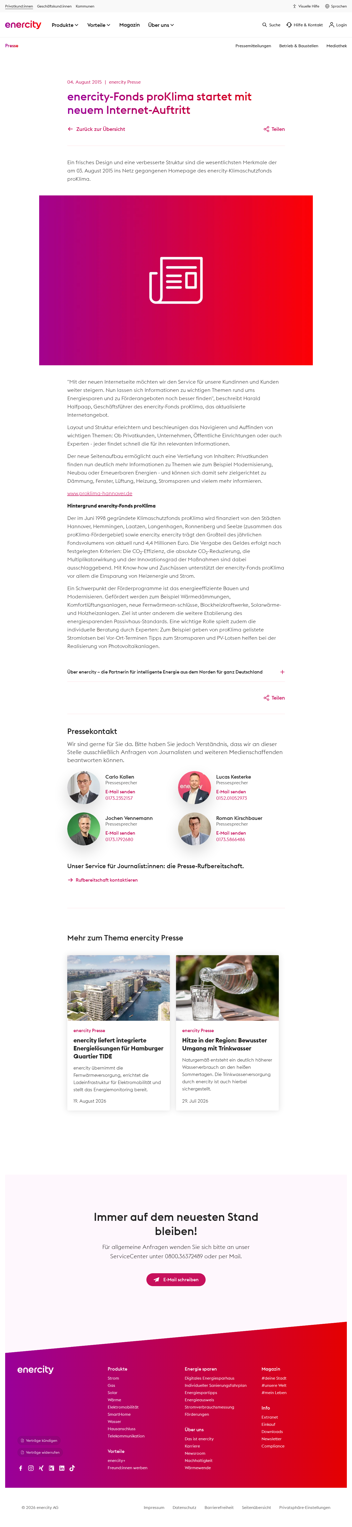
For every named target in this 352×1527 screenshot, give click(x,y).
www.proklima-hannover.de (99, 493)
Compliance (273, 1446)
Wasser (114, 1421)
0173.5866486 (230, 839)
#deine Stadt (274, 1378)
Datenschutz (184, 1507)
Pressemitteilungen (253, 45)
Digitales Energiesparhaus (209, 1378)
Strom (113, 1378)
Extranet (270, 1417)
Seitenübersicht (256, 1507)
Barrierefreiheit (219, 1507)
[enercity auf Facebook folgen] (21, 1468)
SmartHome (119, 1414)
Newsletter (272, 1438)
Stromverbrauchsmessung (209, 1407)
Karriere (192, 1446)
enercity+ (116, 1460)
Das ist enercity (199, 1438)
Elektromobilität (123, 1407)
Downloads (272, 1431)
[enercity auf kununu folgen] (51, 1468)
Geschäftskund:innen (54, 6)
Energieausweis (199, 1399)
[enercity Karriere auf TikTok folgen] (72, 1468)
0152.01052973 (231, 798)
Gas (111, 1385)
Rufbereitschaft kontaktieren (107, 880)
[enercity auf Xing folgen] (41, 1468)
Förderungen (197, 1414)
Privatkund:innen (19, 6)
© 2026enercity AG (40, 1507)
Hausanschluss (122, 1428)
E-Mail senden (120, 792)
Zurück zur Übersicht (100, 129)
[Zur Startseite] (23, 24)
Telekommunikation (126, 1435)
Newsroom (195, 1453)
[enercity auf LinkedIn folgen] (62, 1468)
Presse (11, 46)
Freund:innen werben (127, 1467)
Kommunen (85, 6)
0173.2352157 (119, 798)
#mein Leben (274, 1392)
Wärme (114, 1399)
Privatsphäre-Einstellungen (304, 1507)
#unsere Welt (274, 1385)
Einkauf (268, 1424)
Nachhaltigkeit (199, 1460)
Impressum (154, 1507)
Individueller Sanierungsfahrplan (216, 1385)
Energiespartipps (201, 1392)
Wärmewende (198, 1467)
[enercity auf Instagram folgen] (31, 1468)
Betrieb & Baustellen (298, 45)
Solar (113, 1392)
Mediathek (336, 45)
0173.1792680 (119, 839)
